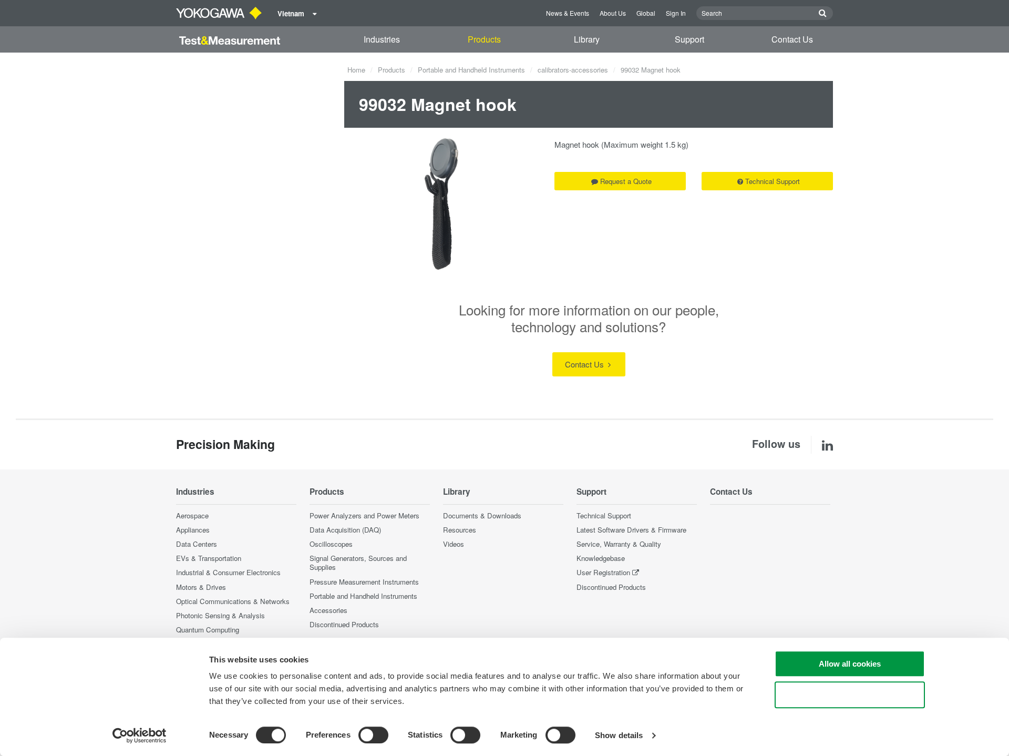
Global (645, 12)
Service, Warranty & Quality (618, 544)
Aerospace (192, 515)
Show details (619, 735)
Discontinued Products (344, 624)
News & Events (567, 12)
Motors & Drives (201, 587)
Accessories (328, 610)
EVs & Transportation (208, 558)
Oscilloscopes (331, 544)
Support (689, 39)
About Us (613, 12)
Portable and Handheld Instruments (471, 70)
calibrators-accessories (573, 70)
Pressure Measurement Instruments (364, 582)
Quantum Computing (207, 630)
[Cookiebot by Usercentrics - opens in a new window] (140, 735)
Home (356, 70)
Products (484, 39)
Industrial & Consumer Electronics (228, 572)
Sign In (676, 12)
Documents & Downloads (482, 515)
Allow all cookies (850, 663)
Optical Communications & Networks (233, 601)
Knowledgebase (600, 558)
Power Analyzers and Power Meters (364, 515)
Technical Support (772, 181)
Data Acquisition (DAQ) (345, 530)
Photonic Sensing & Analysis (220, 615)
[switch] (373, 735)
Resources (459, 530)
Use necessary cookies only (850, 694)
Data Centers (196, 544)
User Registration (603, 572)
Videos (453, 544)
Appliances (193, 530)
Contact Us (792, 39)
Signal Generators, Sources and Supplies (358, 562)
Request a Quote (626, 181)
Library (587, 39)
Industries (382, 39)
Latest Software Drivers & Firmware (631, 530)
